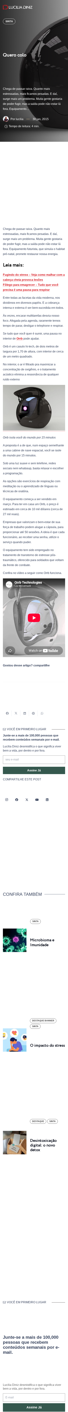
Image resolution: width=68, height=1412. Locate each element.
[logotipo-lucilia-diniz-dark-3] (17, 7)
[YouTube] (37, 799)
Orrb (20, 338)
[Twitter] (26, 799)
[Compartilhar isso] (7, 713)
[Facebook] (16, 799)
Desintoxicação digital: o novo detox (43, 1145)
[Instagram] (6, 799)
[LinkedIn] (47, 799)
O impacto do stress (47, 1045)
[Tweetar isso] (16, 713)
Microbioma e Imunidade (42, 942)
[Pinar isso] (33, 713)
